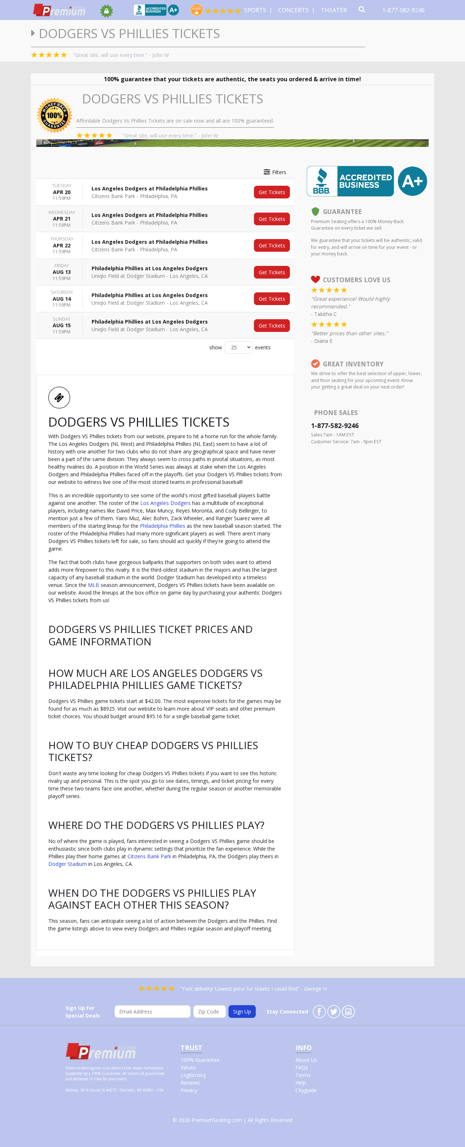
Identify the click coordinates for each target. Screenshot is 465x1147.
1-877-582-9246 (404, 10)
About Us (306, 1059)
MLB (93, 584)
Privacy (189, 1090)
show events (240, 347)
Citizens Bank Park (149, 856)
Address (71, 1090)
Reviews (190, 1082)
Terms (303, 1075)
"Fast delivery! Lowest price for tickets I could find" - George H (254, 988)
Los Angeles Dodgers (165, 503)
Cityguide (306, 1090)
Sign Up (242, 1011)
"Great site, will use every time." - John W (121, 55)
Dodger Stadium (67, 863)
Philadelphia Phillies (162, 525)
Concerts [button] (294, 10)
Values (188, 1067)
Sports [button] (256, 10)
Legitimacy (193, 1075)
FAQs (301, 1067)
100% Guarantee (200, 1059)
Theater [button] (334, 10)
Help (300, 1082)
